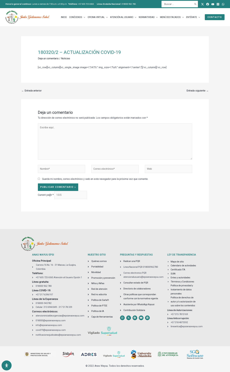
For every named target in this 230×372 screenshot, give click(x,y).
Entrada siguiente (198, 90)
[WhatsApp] (223, 4)
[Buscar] (195, 4)
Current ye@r (46, 194)
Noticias (65, 58)
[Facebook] (207, 4)
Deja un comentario (48, 58)
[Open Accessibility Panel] (7, 365)
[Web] (168, 169)
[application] (83, 17)
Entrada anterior (31, 90)
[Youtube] (212, 4)
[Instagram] (218, 4)
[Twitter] (202, 4)
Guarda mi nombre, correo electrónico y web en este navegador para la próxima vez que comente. (95, 178)
